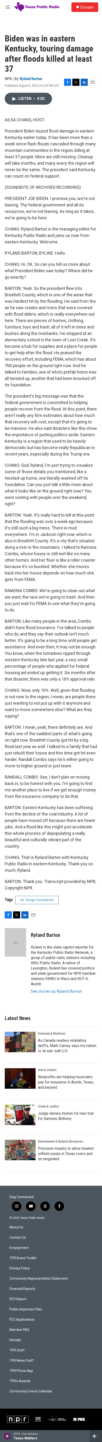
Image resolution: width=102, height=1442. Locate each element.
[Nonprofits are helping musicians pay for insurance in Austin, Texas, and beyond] (20, 1078)
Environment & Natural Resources (60, 1141)
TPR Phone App (21, 1371)
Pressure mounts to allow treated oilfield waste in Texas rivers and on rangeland (65, 1153)
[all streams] (95, 1436)
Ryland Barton (31, 78)
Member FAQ (19, 1330)
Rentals (15, 1340)
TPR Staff (17, 1350)
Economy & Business (51, 1033)
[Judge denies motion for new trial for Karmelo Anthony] (20, 1115)
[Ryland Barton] (15, 942)
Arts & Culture (47, 1070)
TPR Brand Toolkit (22, 1258)
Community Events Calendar (30, 1391)
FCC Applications (22, 1319)
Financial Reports (22, 1289)
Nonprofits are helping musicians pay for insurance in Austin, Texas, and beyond (66, 1082)
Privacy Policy (19, 1268)
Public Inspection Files (25, 1309)
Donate (86, 7)
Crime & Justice (48, 1106)
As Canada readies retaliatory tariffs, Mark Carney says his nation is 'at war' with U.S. (67, 1045)
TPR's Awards (19, 1381)
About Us (16, 1227)
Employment (19, 1248)
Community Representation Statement (38, 1278)
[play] (7, 1436)
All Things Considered (37, 900)
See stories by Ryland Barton (56, 991)
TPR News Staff (21, 1360)
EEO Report (18, 1299)
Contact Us (17, 1237)
